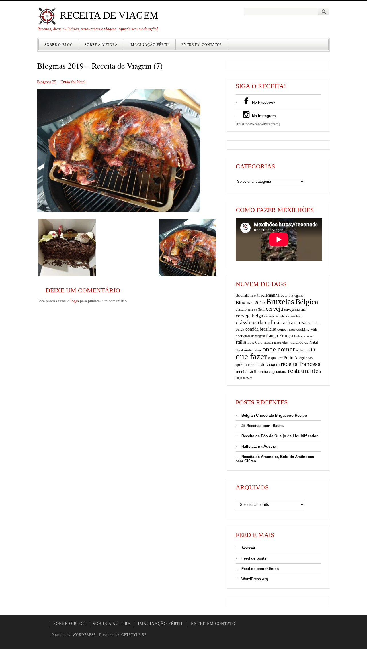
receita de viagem (264, 364)
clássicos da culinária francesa (271, 322)
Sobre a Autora (101, 45)
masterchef (281, 342)
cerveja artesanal (295, 310)
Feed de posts (253, 558)
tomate (247, 377)
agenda (255, 295)
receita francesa (301, 364)
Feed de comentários (260, 569)
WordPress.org (254, 579)
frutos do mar (303, 336)
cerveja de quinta (275, 316)
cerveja (274, 308)
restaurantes (304, 370)
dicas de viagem (254, 336)
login (75, 301)
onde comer (278, 349)
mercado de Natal (304, 342)
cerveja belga (249, 315)
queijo (241, 364)
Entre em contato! (201, 45)
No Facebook (263, 102)
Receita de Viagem (107, 15)
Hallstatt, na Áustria (258, 446)
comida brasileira (260, 329)
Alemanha (270, 295)
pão (310, 358)
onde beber (252, 350)
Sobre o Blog (58, 45)
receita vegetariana (272, 371)
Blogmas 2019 (250, 302)
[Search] (323, 11)
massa (268, 343)
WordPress (84, 635)
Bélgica (306, 302)
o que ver (275, 358)
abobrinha (242, 296)
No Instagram (263, 116)
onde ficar (303, 350)
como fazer (286, 329)
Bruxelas (280, 301)
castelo (241, 309)
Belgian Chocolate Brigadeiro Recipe (274, 415)
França (286, 335)
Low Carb (255, 343)
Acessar (248, 548)
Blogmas (297, 296)
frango (272, 335)
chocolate (294, 316)
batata (285, 295)
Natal (239, 350)
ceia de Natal (256, 309)
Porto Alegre (295, 357)
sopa (239, 378)
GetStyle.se (134, 635)
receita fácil (246, 371)
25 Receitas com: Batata (262, 426)
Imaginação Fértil (150, 45)
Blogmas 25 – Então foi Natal (61, 82)
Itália (241, 342)
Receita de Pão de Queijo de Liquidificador (279, 436)
